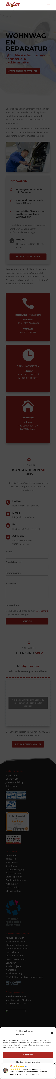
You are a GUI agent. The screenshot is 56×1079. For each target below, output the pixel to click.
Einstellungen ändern (28, 1069)
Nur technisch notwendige (28, 1062)
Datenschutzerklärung (34, 1075)
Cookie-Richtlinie (19, 1075)
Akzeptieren (28, 1054)
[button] (52, 1033)
